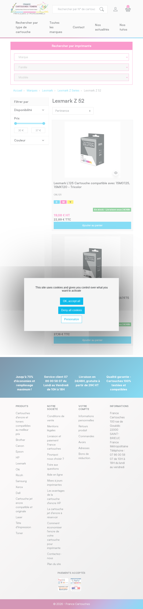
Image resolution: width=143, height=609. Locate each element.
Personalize (71, 319)
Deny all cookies (71, 310)
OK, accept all (71, 301)
